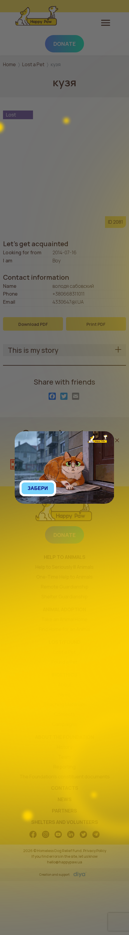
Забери (38, 488)
